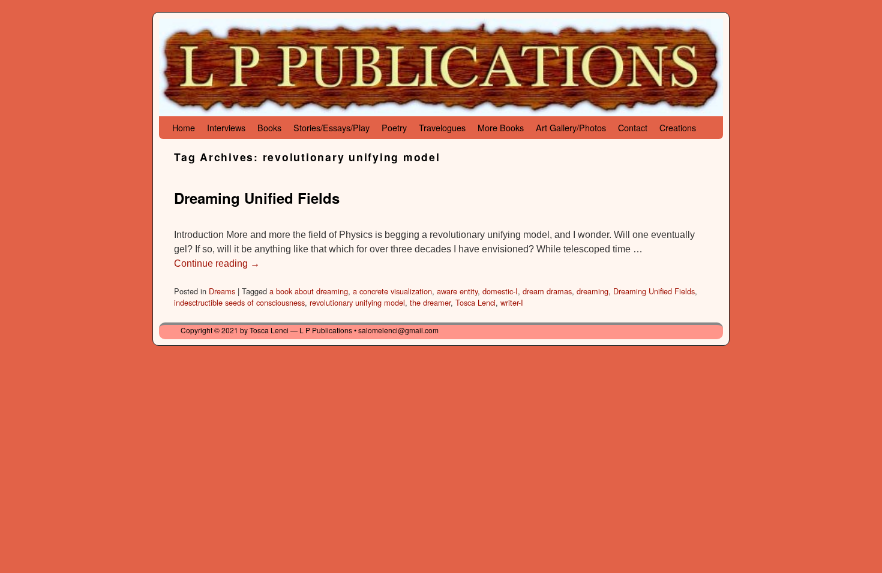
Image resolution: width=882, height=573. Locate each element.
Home (183, 127)
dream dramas (547, 291)
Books (269, 127)
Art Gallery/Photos (571, 127)
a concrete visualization (392, 291)
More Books (501, 127)
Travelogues (442, 127)
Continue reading (217, 263)
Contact (632, 127)
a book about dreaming (308, 291)
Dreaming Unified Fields (257, 198)
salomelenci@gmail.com (398, 330)
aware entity (457, 291)
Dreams (222, 291)
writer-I (511, 302)
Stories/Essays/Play (331, 127)
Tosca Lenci (475, 302)
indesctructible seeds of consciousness (239, 302)
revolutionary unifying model (357, 302)
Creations (677, 127)
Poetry (394, 127)
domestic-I (500, 291)
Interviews (226, 127)
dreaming (592, 291)
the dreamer (430, 302)
